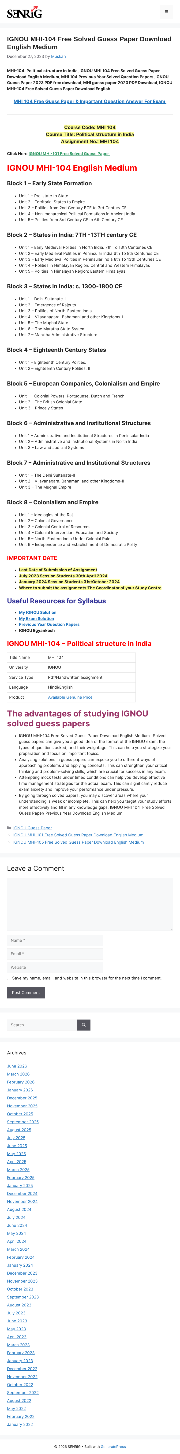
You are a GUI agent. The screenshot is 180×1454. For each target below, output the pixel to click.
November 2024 (22, 1201)
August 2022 (19, 1400)
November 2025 (22, 1106)
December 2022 (22, 1368)
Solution (46, 618)
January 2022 (20, 1424)
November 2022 (22, 1376)
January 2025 (20, 1185)
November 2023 (22, 1281)
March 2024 (18, 1249)
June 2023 (17, 1321)
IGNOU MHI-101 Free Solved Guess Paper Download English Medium (78, 835)
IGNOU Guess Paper (32, 828)
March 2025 (18, 1169)
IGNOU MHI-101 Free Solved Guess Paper (69, 153)
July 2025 (16, 1137)
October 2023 (20, 1289)
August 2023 (19, 1305)
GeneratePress (113, 1446)
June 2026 (17, 1066)
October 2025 (20, 1114)
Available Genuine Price (70, 697)
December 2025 (22, 1098)
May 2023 (16, 1329)
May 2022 (16, 1408)
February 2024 (21, 1257)
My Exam (28, 618)
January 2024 (20, 1265)
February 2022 (20, 1416)
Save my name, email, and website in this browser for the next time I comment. (87, 978)
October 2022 (20, 1384)
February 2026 (21, 1082)
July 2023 (16, 1313)
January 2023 (20, 1360)
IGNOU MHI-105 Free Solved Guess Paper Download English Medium (78, 842)
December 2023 (22, 1273)
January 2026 (20, 1090)
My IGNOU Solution (37, 612)
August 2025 (19, 1130)
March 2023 (18, 1345)
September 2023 (23, 1297)
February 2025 (20, 1177)
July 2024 (16, 1217)
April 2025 (16, 1161)
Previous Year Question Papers (49, 624)
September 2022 (23, 1392)
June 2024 (17, 1225)
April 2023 (16, 1337)
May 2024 (16, 1233)
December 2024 (22, 1193)
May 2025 (16, 1153)
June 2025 (17, 1145)
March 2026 (18, 1074)
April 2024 (16, 1241)
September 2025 (23, 1122)
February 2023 (21, 1352)
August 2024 (19, 1209)
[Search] (83, 1025)
